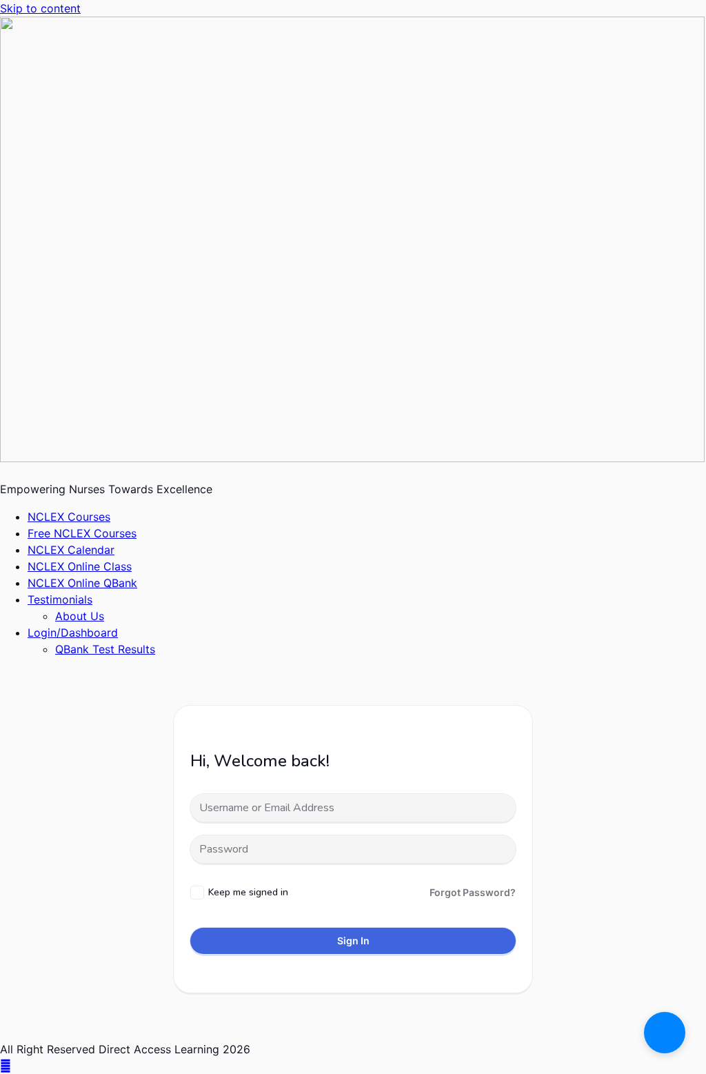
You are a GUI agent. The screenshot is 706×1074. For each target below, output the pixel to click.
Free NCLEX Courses (82, 533)
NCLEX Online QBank (82, 583)
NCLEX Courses (69, 517)
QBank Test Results (105, 649)
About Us (79, 616)
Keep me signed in (248, 892)
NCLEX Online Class (80, 566)
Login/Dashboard (73, 632)
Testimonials (60, 599)
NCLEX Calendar (71, 550)
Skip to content (40, 8)
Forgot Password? (473, 892)
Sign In (353, 940)
